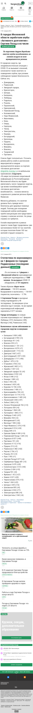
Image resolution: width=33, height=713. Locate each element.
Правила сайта (8, 706)
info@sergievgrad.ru (5, 682)
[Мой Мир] (8, 248)
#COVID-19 (3, 504)
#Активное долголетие (23, 237)
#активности (19, 239)
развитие (19, 709)
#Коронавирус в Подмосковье (8, 502)
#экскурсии (12, 239)
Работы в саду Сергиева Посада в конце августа (15, 593)
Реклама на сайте (17, 705)
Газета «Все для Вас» (29, 12)
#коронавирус (20, 500)
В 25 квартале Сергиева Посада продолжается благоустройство (15, 571)
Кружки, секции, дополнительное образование (13, 625)
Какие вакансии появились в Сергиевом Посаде (14, 560)
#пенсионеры (4, 239)
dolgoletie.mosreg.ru (9, 171)
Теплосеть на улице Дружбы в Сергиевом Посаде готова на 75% (15, 549)
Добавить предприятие (16, 664)
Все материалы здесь (16, 637)
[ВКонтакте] (2, 248)
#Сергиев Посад (5, 237)
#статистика (16, 501)
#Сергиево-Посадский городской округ (11, 240)
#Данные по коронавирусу (24, 502)
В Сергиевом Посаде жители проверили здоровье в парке (13, 582)
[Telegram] (6, 248)
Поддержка (14, 709)
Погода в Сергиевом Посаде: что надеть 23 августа (15, 604)
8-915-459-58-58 (4, 683)
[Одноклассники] (4, 248)
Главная (4, 10)
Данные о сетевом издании (6, 705)
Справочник (21, 10)
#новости (12, 237)
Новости (12, 10)
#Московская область (6, 501)
